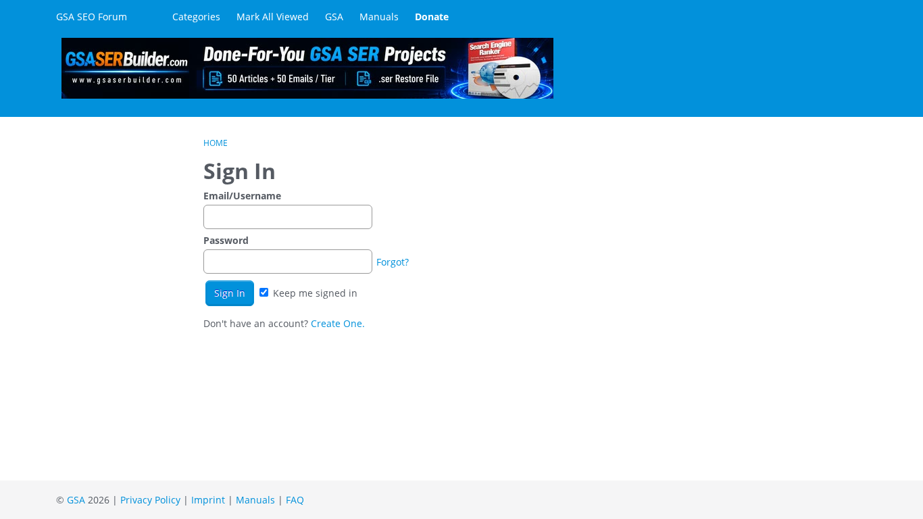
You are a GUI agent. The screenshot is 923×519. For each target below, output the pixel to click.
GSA (334, 16)
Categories (196, 16)
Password (226, 240)
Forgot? (392, 261)
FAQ (295, 499)
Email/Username (242, 195)
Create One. (338, 323)
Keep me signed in (313, 293)
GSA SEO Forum (91, 16)
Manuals (379, 16)
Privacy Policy (150, 499)
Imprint (208, 499)
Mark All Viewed (272, 16)
